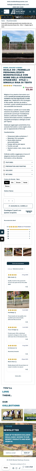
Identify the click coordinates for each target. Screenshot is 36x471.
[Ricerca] (5, 11)
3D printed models (11, 21)
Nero (6, 182)
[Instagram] (16, 468)
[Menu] (2, 11)
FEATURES (9, 162)
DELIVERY (9, 170)
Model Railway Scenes (21, 460)
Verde (25, 182)
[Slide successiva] (32, 415)
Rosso (7, 186)
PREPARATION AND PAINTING (16, 166)
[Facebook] (13, 468)
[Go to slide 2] (18, 17)
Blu (12, 182)
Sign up (27, 453)
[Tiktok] (20, 468)
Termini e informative (18, 464)
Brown (18, 182)
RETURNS (9, 174)
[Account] (30, 11)
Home (3, 21)
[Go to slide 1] (17, 17)
